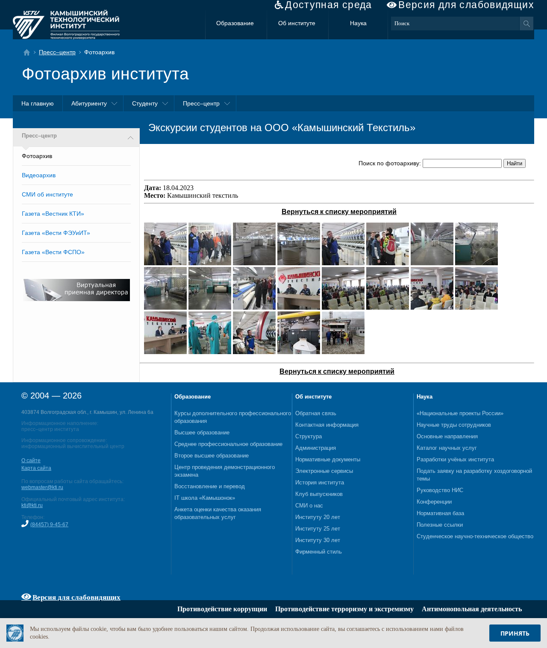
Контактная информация (327, 425)
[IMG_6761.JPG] (209, 263)
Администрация (315, 448)
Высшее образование (201, 432)
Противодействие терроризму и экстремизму (344, 609)
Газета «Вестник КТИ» (53, 213)
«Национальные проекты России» (460, 413)
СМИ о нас (309, 505)
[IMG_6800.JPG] (298, 307)
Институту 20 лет (317, 517)
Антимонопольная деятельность (472, 609)
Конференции (434, 501)
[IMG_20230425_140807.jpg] (254, 351)
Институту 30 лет (317, 540)
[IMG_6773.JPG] (165, 263)
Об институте (296, 23)
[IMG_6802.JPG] (387, 307)
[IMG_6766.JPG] (254, 263)
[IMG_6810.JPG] (209, 351)
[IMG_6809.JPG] (165, 351)
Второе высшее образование (211, 455)
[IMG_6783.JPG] (165, 307)
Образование (235, 23)
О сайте (31, 460)
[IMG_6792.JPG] (254, 307)
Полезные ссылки (440, 525)
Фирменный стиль (318, 551)
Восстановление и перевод (209, 486)
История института (319, 482)
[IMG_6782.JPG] (476, 263)
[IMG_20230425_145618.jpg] (343, 351)
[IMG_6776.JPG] (387, 263)
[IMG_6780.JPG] (432, 263)
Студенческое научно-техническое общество (475, 536)
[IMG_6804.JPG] (432, 307)
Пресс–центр (57, 52)
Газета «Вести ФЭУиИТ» (56, 232)
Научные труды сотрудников (454, 425)
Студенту (145, 103)
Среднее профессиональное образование (228, 444)
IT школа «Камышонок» (204, 498)
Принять (514, 633)
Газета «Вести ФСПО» (53, 252)
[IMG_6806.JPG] (476, 307)
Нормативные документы (327, 459)
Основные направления (447, 436)
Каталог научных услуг (447, 448)
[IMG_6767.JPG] (298, 263)
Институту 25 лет (317, 528)
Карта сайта (36, 468)
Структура (308, 436)
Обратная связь (315, 413)
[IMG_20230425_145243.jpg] (298, 351)
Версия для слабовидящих (466, 5)
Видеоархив (39, 175)
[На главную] (29, 52)
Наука (358, 23)
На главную (37, 103)
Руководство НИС (440, 490)
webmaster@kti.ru (42, 487)
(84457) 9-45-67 (49, 525)
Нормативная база (440, 513)
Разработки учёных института (455, 459)
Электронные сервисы (324, 471)
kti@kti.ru (32, 505)
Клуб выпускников (319, 494)
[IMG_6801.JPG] (343, 307)
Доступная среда (328, 5)
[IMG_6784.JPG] (209, 307)
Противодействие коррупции (222, 609)
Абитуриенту (89, 103)
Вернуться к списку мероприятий (339, 211)
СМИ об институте (47, 194)
